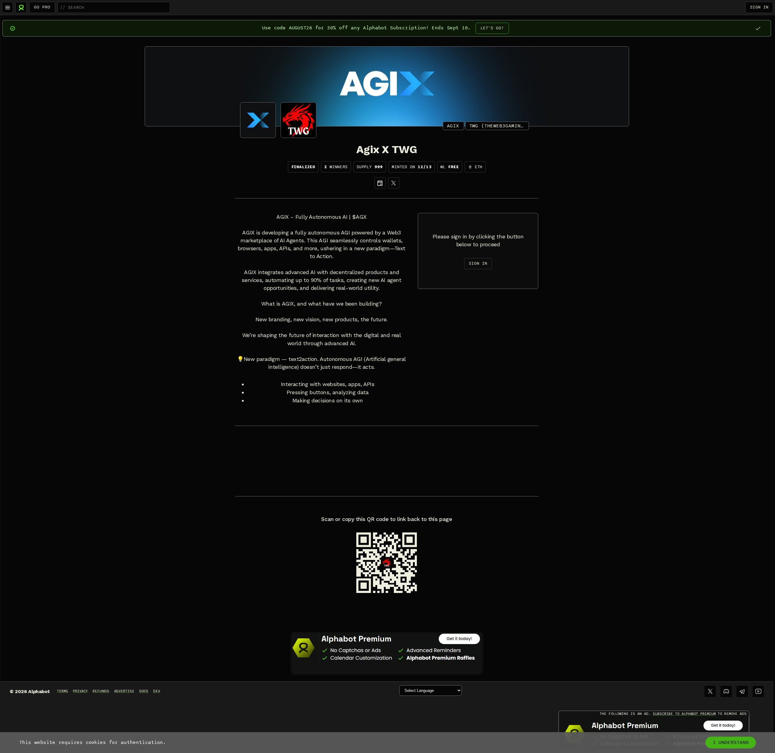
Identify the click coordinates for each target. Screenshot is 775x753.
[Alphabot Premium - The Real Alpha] (387, 648)
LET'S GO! (492, 28)
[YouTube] (758, 691)
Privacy (80, 691)
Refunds (101, 691)
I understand (731, 742)
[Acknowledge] (757, 28)
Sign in (759, 7)
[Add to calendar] (380, 182)
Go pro (42, 7)
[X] (393, 182)
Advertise (124, 691)
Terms (62, 691)
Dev (156, 691)
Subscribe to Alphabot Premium (684, 714)
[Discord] (726, 691)
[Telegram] (742, 691)
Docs (143, 691)
